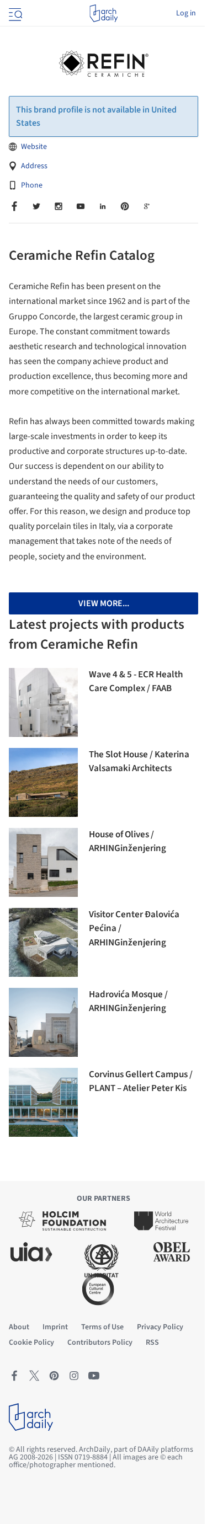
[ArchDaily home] (103, 13)
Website (34, 147)
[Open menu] (14, 13)
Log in (186, 13)
